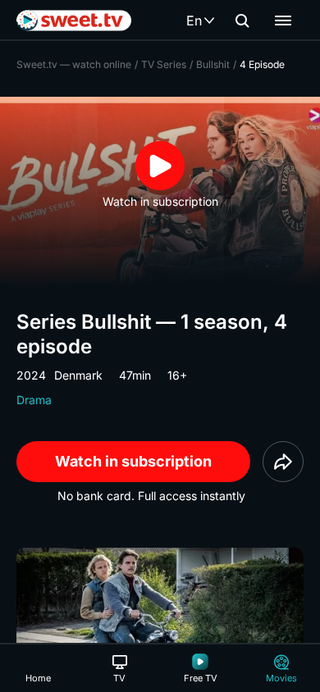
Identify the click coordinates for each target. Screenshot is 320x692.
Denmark (78, 375)
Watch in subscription (133, 461)
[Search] (242, 20)
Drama (34, 400)
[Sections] (283, 20)
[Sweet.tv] (73, 20)
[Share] (283, 461)
